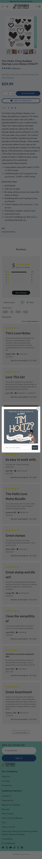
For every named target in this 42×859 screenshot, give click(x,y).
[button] (21, 426)
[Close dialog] (38, 408)
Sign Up (35, 447)
